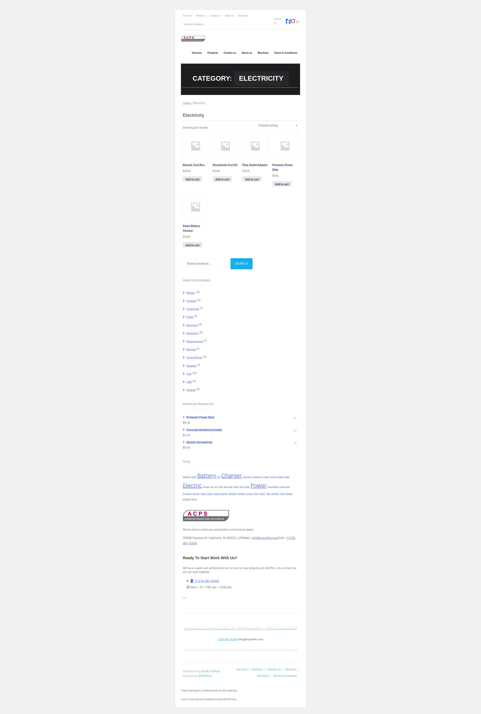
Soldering (232, 494)
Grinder (206, 487)
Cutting (273, 477)
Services (187, 15)
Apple (193, 477)
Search (241, 263)
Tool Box (275, 494)
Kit (216, 487)
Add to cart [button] (192, 179)
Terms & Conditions (193, 24)
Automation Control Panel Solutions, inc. (210, 628)
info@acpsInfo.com (265, 538)
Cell (218, 477)
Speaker (191, 365)
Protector (187, 494)
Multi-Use (228, 487)
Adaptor (186, 477)
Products (200, 15)
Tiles (268, 494)
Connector (192, 308)
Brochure (243, 15)
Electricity (192, 333)
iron (212, 487)
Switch (250, 494)
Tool (188, 373)
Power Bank (273, 487)
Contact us (215, 15)
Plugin (247, 487)
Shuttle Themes (210, 671)
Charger (191, 300)
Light (220, 487)
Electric (192, 485)
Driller (189, 316)
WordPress (205, 675)
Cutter (266, 477)
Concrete (247, 477)
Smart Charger (220, 494)
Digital (280, 477)
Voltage (190, 389)
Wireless (186, 499)
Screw (210, 494)
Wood (194, 499)
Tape (256, 494)
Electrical (191, 325)
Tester (262, 494)
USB (189, 381)
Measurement (194, 341)
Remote (191, 349)
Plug (241, 487)
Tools (282, 494)
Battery (190, 292)
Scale (203, 494)
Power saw (285, 487)
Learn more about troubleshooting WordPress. (209, 699)
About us (229, 15)
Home (187, 103)
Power (258, 485)
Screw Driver (194, 357)
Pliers (236, 487)
